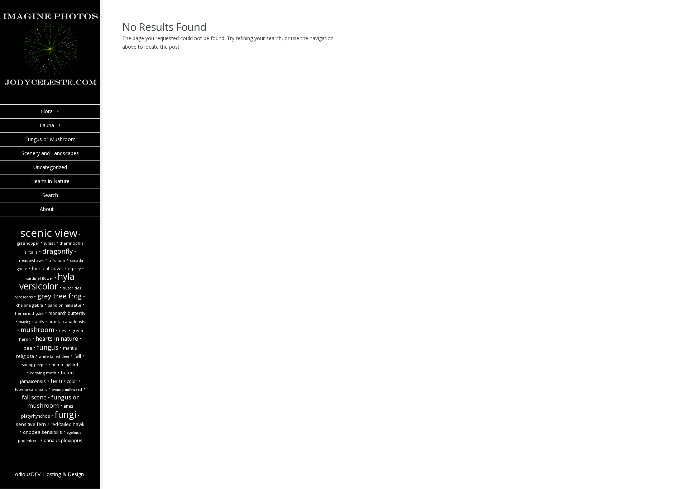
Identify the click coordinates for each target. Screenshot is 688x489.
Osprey (74, 268)
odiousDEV (27, 474)
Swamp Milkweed (67, 389)
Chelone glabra (29, 305)
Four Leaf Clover (47, 268)
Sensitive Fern (31, 424)
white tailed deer (54, 356)
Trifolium (56, 260)
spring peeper (34, 364)
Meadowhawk (31, 260)
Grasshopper (28, 243)
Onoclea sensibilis (42, 432)
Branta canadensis (66, 321)
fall (77, 356)
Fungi (65, 414)
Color (72, 381)
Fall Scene (34, 397)
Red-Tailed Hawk (68, 424)
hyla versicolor (47, 281)
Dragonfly (57, 250)
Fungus (47, 346)
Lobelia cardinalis (31, 389)
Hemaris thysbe (29, 313)
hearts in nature (56, 338)
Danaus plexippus (63, 440)
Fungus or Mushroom (53, 401)
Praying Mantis (31, 321)
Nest (63, 330)
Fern (56, 381)
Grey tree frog (59, 295)
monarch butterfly (66, 313)
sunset (49, 243)
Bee (28, 348)
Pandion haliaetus (64, 305)
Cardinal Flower (39, 278)
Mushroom (37, 329)
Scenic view (48, 232)
